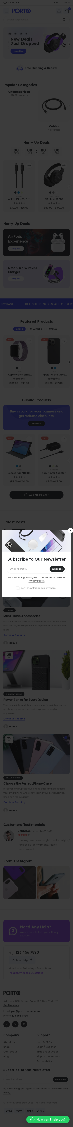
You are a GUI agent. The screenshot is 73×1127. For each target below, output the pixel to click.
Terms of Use (52, 577)
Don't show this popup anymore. (38, 588)
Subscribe (57, 569)
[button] (48, 1119)
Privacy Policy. (37, 580)
